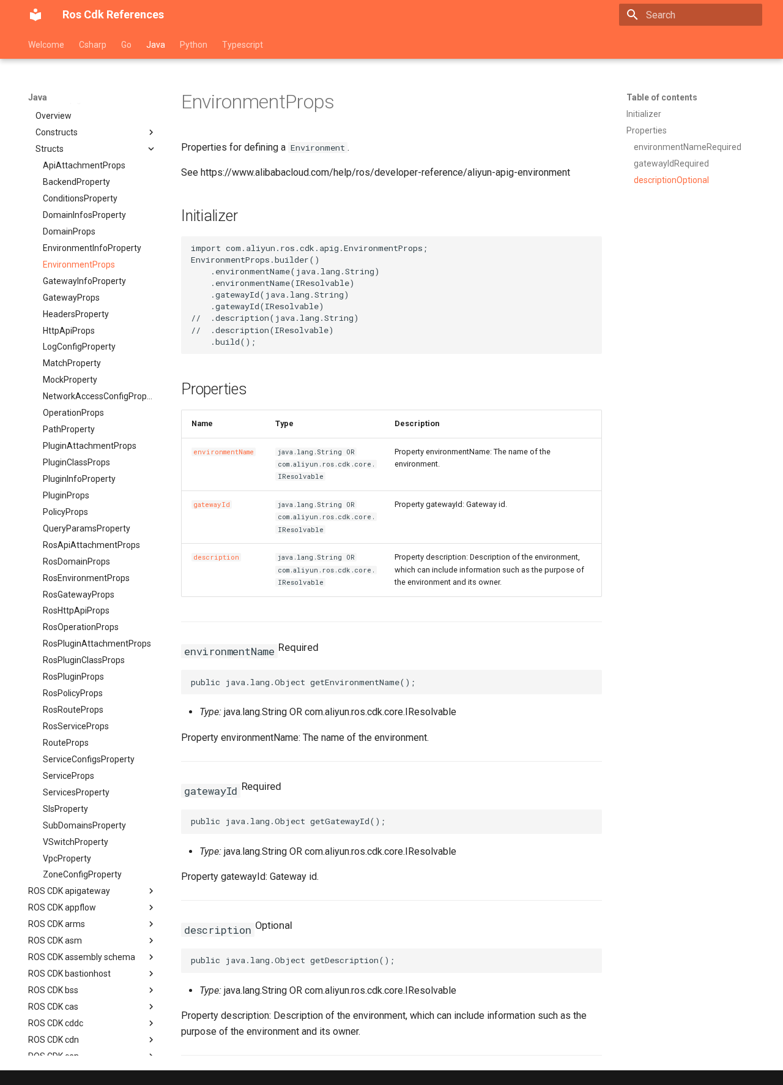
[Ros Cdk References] (35, 14)
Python (193, 45)
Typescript (242, 45)
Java (155, 45)
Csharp (92, 45)
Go (126, 45)
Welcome (46, 45)
